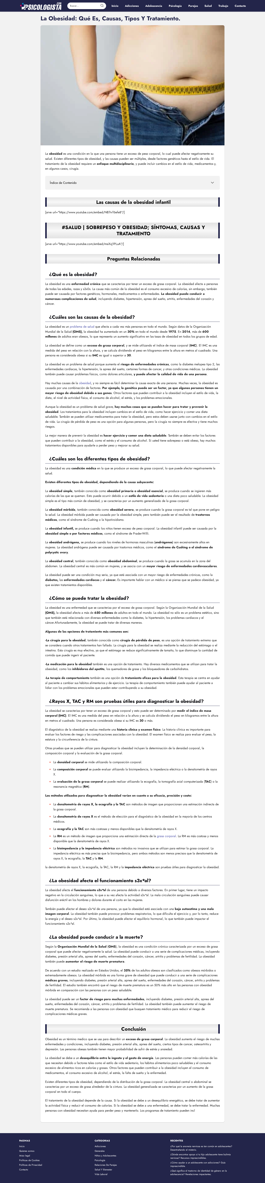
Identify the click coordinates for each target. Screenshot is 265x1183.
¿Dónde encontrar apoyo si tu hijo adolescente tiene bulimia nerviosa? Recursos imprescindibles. (200, 1156)
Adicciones (100, 1146)
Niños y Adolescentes (105, 1155)
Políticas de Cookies (29, 1160)
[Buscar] (102, 6)
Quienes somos (26, 1151)
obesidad (85, 383)
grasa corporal (166, 836)
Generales (100, 1151)
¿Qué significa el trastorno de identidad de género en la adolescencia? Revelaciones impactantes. (198, 1172)
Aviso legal (24, 1155)
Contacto (23, 1169)
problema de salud (82, 326)
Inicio (22, 1146)
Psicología (100, 1160)
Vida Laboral (101, 1174)
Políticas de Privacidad (30, 1165)
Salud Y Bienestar (103, 1169)
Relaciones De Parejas (106, 1165)
